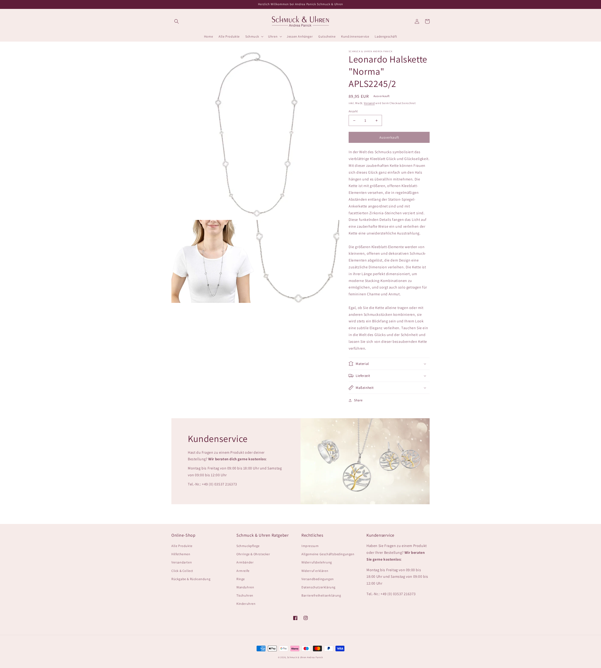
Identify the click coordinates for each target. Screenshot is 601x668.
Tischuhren (244, 595)
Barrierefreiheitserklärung (321, 595)
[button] (176, 21)
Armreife (243, 571)
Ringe (240, 579)
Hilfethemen (180, 554)
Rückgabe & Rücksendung (190, 579)
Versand (369, 103)
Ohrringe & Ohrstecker (253, 554)
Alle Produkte (182, 546)
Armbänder (245, 562)
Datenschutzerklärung (318, 587)
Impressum (310, 546)
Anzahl (353, 111)
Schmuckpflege (248, 546)
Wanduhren (245, 587)
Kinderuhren (246, 604)
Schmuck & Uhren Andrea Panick (305, 657)
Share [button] (358, 400)
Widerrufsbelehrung (316, 562)
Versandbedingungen (317, 579)
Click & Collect (182, 571)
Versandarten (181, 562)
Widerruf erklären (314, 571)
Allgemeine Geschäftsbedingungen (327, 554)
